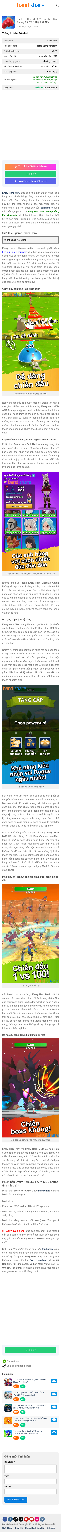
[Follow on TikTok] (15, 1519)
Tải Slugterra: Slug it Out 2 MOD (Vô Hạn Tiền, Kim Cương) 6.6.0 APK (30, 1419)
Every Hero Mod (38, 1260)
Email (7, 1486)
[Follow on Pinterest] (26, 1519)
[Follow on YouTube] (31, 1519)
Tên (6, 1476)
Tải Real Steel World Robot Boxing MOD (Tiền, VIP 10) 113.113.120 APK (29, 1406)
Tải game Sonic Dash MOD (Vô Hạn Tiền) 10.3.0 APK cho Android (28, 1432)
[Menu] (4, 5)
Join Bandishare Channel (32, 181)
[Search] (57, 5)
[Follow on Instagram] (10, 1519)
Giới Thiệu (7, 1528)
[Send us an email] (21, 1519)
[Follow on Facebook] (5, 1519)
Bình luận (9, 1462)
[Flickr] (36, 1519)
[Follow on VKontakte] (42, 1519)
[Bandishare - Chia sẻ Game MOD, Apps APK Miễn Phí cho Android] (30, 5)
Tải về (32, 173)
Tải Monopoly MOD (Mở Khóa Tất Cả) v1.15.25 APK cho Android (28, 1393)
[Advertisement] (30, 125)
